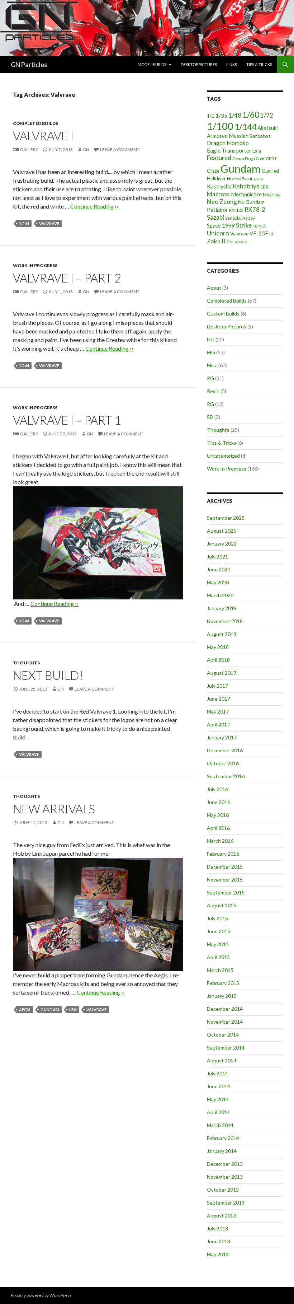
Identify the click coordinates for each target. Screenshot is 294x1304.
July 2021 (217, 556)
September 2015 (226, 892)
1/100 (220, 126)
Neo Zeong (222, 201)
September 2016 (226, 776)
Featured (219, 158)
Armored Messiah (227, 135)
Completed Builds (35, 123)
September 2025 (226, 518)
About (214, 288)
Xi (271, 234)
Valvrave (49, 223)
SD (210, 417)
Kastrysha (219, 186)
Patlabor (217, 209)
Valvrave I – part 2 (67, 278)
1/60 (250, 115)
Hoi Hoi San (238, 178)
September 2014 (226, 1047)
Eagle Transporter (229, 150)
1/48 (234, 115)
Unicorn (218, 233)
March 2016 (220, 841)
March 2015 (220, 970)
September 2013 (226, 1203)
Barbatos (260, 136)
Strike (244, 225)
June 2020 (218, 569)
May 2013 (218, 1254)
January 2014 (222, 1151)
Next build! (48, 675)
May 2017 (218, 712)
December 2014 (225, 1009)
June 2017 (218, 699)
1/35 (221, 115)
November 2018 (225, 621)
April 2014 (218, 1112)
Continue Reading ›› (94, 206)
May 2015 (218, 944)
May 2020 (218, 582)
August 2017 (221, 673)
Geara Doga (243, 158)
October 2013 (223, 1190)
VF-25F (259, 233)
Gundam (50, 1009)
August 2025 (221, 531)
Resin (213, 391)
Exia (256, 151)
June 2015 (218, 931)
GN (86, 149)
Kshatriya (246, 186)
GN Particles (29, 65)
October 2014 (223, 1035)
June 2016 (218, 802)
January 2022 (222, 544)
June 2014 (218, 1086)
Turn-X (259, 226)
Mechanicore (246, 194)
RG (210, 404)
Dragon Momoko (228, 143)
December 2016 (225, 750)
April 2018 (218, 660)
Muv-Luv (272, 194)
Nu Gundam (251, 202)
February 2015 (223, 983)
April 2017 (218, 724)
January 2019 (222, 608)
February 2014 (223, 1138)
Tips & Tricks (259, 64)
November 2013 (225, 1177)
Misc (212, 365)
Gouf (260, 158)
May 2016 (218, 815)
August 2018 (221, 634)
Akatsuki (267, 128)
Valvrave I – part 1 (67, 420)
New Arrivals (54, 808)
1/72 (266, 115)
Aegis (24, 1009)
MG (211, 352)
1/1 (210, 116)
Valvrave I (43, 135)
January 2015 (222, 996)
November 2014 (225, 1022)
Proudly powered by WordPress (41, 1295)
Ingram (256, 178)
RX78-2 (255, 209)
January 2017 (222, 737)
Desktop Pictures (199, 64)
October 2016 (223, 763)
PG (210, 378)
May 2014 (218, 1099)
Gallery (29, 149)
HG (210, 339)
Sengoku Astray (240, 218)
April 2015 (218, 957)
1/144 (24, 223)
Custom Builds (223, 313)
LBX (72, 1009)
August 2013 (221, 1215)
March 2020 (220, 595)
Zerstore (236, 241)
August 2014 (221, 1060)
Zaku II (216, 241)
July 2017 (217, 686)
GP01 (271, 158)
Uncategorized (223, 456)
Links (231, 64)
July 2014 (217, 1073)
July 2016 (217, 789)
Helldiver (216, 178)
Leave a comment (119, 149)
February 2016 (223, 854)
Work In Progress (35, 265)
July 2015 (217, 918)
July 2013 (217, 1228)
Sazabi (215, 217)
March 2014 (220, 1125)
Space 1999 (221, 225)
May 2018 (218, 647)
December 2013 (225, 1164)
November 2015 (225, 880)
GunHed (270, 171)
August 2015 (221, 905)
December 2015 (225, 867)
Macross (218, 194)
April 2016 (218, 828)
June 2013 (218, 1241)
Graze (213, 171)
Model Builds (152, 64)
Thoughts (26, 662)
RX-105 (236, 210)
